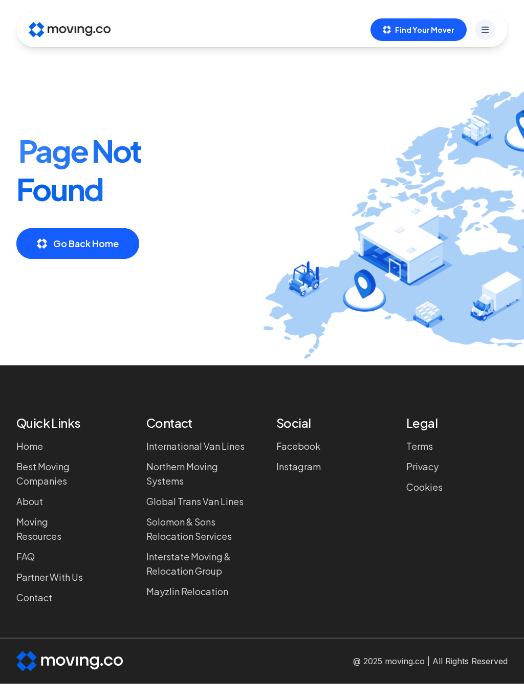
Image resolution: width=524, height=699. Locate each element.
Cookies (424, 487)
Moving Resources (38, 529)
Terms (419, 446)
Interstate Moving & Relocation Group (188, 564)
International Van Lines (195, 446)
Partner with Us (49, 577)
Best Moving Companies (43, 474)
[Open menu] (485, 29)
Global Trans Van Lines (195, 501)
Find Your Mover (424, 29)
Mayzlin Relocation (187, 591)
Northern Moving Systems (182, 474)
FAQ (25, 556)
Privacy (422, 466)
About (29, 501)
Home (29, 446)
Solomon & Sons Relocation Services (189, 529)
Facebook (298, 446)
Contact (34, 597)
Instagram (298, 466)
